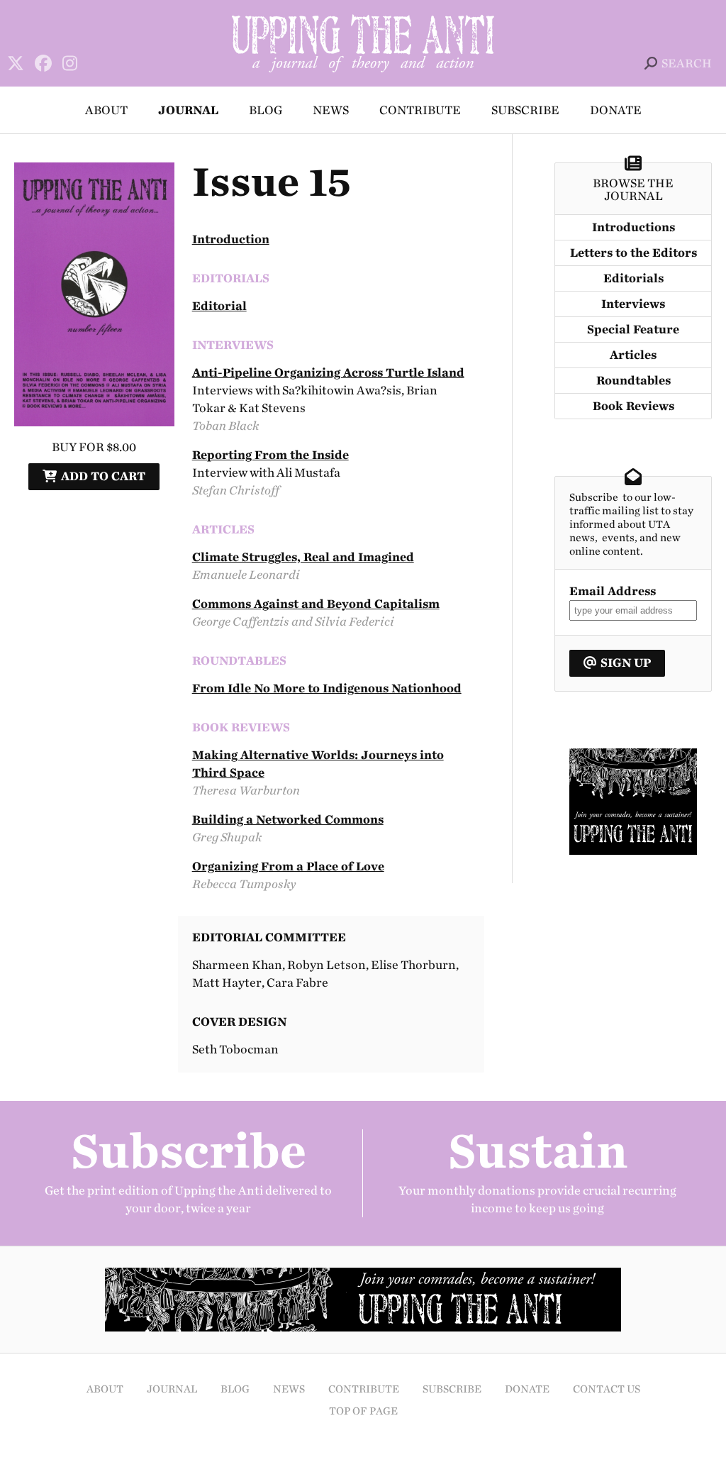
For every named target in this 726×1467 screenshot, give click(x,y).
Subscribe (525, 110)
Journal (188, 110)
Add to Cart (103, 476)
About (106, 110)
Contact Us (606, 1389)
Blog (265, 110)
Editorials (633, 278)
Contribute (420, 110)
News (331, 110)
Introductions (633, 227)
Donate (616, 110)
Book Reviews (633, 406)
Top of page (363, 1411)
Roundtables (633, 380)
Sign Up (626, 663)
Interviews (633, 304)
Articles (633, 355)
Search (686, 63)
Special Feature (633, 329)
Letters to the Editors (633, 253)
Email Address (612, 591)
